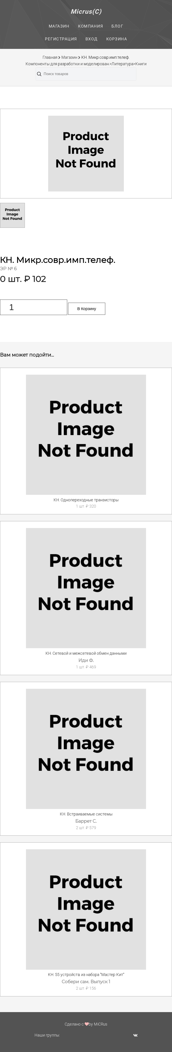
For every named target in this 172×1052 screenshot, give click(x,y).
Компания (90, 26)
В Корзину (86, 308)
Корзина (116, 39)
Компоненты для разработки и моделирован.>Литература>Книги (86, 63)
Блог (117, 26)
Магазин (59, 26)
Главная (50, 57)
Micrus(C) (86, 11)
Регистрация (61, 39)
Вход (92, 39)
